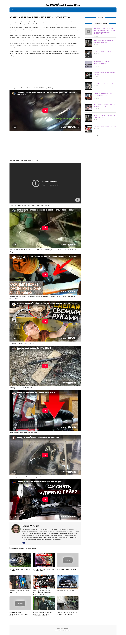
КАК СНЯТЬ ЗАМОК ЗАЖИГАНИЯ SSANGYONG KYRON (103, 41)
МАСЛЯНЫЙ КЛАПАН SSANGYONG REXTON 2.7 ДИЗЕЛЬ (104, 105)
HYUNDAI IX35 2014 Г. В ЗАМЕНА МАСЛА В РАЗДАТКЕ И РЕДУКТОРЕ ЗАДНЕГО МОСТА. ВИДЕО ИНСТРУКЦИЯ (104, 31)
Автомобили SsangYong (63, 4)
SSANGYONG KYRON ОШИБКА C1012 (105, 126)
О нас (22, 10)
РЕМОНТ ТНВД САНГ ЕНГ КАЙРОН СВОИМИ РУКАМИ (104, 116)
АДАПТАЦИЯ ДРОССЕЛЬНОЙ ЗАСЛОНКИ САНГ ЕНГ (103, 94)
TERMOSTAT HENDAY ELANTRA (103, 83)
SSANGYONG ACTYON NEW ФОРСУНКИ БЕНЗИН (102, 62)
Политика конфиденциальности (63, 630)
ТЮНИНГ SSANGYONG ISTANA (103, 51)
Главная (14, 10)
